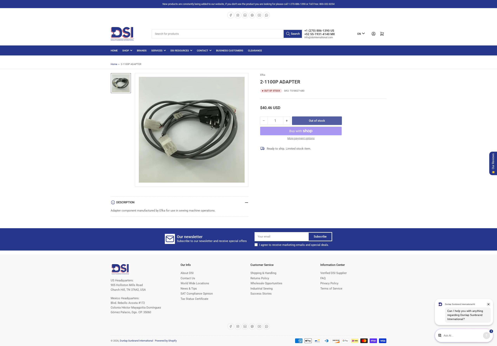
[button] (294, 245)
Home (114, 50)
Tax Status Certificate (194, 299)
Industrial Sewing (261, 288)
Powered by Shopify (166, 340)
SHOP (125, 50)
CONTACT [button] (202, 50)
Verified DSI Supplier (333, 273)
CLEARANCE (255, 50)
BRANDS (142, 50)
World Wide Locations (195, 283)
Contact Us (188, 278)
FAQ (323, 278)
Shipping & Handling (263, 273)
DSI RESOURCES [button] (179, 50)
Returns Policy (259, 278)
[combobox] (227, 33)
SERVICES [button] (156, 50)
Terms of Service (331, 288)
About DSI (187, 273)
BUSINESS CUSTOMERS (229, 50)
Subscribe (320, 236)
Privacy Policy (329, 283)
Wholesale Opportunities (266, 283)
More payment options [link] (301, 138)
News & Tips (189, 288)
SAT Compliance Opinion (197, 293)
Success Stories (261, 293)
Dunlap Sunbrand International (136, 340)
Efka (262, 74)
